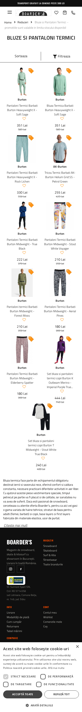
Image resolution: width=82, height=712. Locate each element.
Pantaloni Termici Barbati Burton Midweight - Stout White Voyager (60, 244)
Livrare (11, 612)
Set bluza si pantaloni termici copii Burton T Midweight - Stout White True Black (41, 447)
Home (8, 22)
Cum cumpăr (14, 621)
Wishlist (48, 617)
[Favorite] (56, 12)
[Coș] (65, 12)
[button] (41, 705)
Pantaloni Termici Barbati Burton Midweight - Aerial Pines (60, 311)
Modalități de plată (18, 617)
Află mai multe (56, 668)
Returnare (13, 626)
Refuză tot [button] (61, 694)
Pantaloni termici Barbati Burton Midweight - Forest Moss (22, 311)
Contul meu (50, 612)
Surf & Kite (49, 555)
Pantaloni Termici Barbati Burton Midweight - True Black (22, 244)
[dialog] (41, 677)
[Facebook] (20, 569)
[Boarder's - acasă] (33, 13)
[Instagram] (10, 569)
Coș (45, 626)
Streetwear (50, 559)
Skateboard (50, 550)
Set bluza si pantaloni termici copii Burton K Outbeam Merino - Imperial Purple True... (60, 380)
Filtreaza (64, 56)
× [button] (77, 646)
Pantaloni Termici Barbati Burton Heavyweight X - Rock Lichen (22, 177)
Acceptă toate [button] (22, 694)
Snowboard (50, 546)
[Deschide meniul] (10, 12)
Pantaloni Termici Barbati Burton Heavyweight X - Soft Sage (22, 110)
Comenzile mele (52, 621)
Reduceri (22, 22)
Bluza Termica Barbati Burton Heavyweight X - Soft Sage (60, 110)
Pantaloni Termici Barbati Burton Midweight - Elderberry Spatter (22, 378)
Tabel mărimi (14, 631)
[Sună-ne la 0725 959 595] (73, 13)
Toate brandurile (53, 564)
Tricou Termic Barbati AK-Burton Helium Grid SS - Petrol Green (60, 177)
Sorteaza (21, 55)
